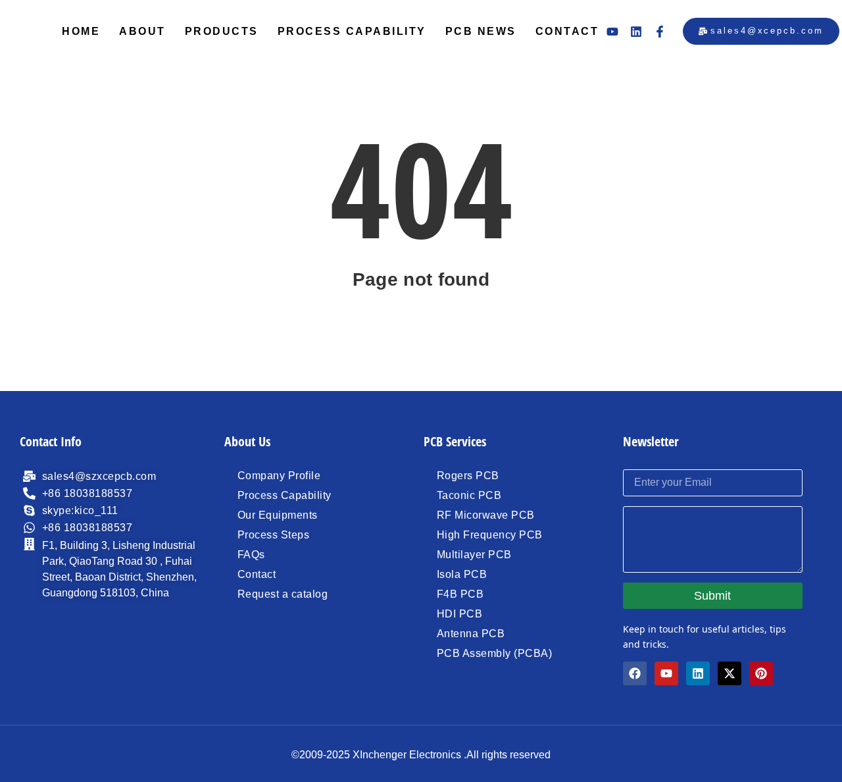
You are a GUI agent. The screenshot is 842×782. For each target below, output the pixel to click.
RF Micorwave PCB (486, 515)
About (142, 31)
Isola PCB (462, 574)
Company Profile (279, 475)
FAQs (251, 554)
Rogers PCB (468, 475)
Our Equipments (277, 515)
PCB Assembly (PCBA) (495, 653)
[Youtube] (612, 31)
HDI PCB (460, 613)
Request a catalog (282, 594)
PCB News (480, 31)
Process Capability (352, 31)
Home (81, 31)
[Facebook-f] (660, 31)
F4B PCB (460, 594)
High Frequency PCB (490, 534)
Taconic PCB (469, 495)
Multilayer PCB (474, 554)
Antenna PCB (471, 633)
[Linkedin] (636, 31)
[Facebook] (635, 673)
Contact (567, 31)
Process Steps (273, 534)
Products (222, 31)
